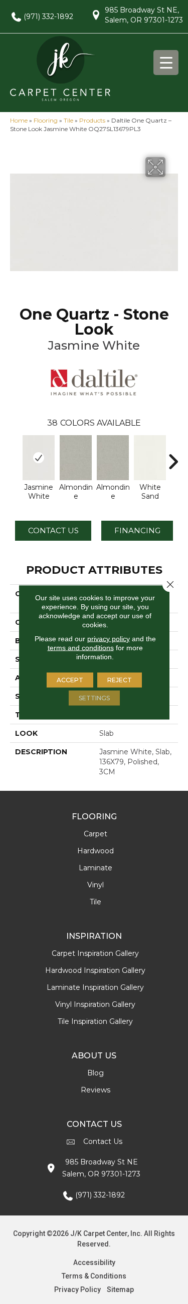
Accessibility (94, 1262)
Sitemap (120, 1289)
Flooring (46, 120)
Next (172, 457)
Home (19, 120)
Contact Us (53, 530)
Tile (68, 120)
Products (92, 120)
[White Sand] (149, 458)
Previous (15, 457)
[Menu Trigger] (165, 62)
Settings (94, 697)
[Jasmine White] (38, 458)
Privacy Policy (77, 1289)
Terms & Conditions (94, 1276)
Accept (70, 679)
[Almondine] (75, 458)
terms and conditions (81, 647)
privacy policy (108, 638)
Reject (119, 679)
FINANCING (137, 530)
